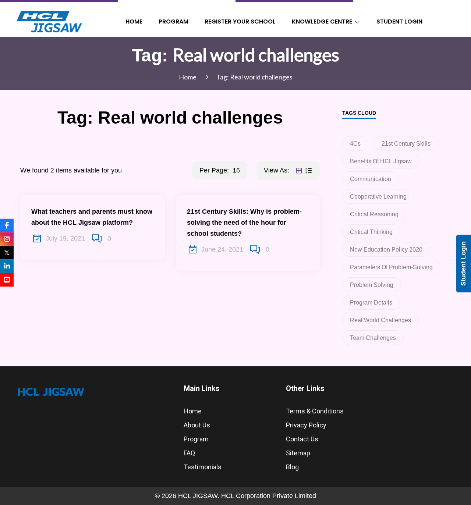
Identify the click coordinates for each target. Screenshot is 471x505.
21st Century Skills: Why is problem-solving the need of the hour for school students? (244, 222)
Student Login (399, 21)
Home (133, 21)
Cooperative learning (378, 196)
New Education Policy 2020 (386, 249)
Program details (371, 302)
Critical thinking (371, 232)
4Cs (355, 144)
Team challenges (373, 338)
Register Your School (240, 21)
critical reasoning (374, 214)
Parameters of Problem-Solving (391, 267)
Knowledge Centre (322, 21)
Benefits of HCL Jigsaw (381, 161)
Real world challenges (380, 320)
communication (370, 179)
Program (173, 21)
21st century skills (406, 144)
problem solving (371, 285)
